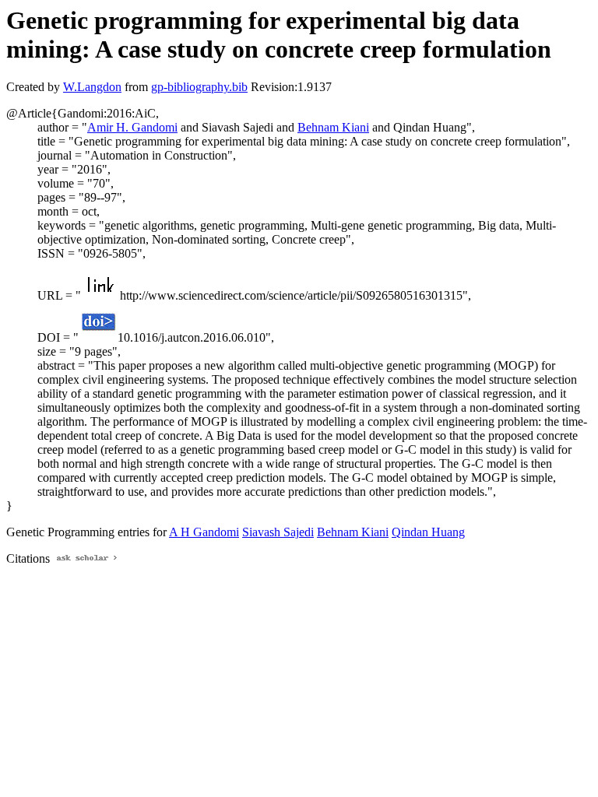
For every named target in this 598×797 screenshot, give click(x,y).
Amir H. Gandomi (132, 127)
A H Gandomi (204, 532)
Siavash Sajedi (278, 532)
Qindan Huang (428, 532)
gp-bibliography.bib (199, 86)
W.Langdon (92, 86)
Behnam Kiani (333, 127)
